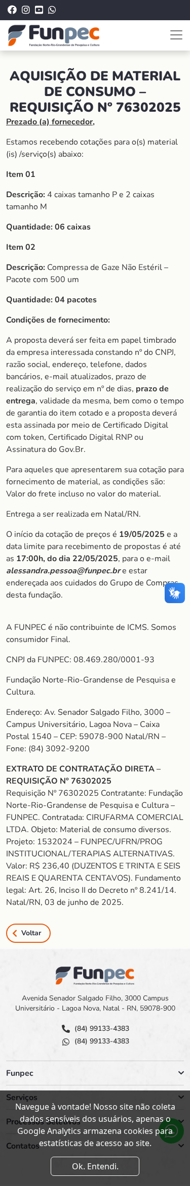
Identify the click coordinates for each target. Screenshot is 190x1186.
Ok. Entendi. (95, 1166)
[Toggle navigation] (176, 34)
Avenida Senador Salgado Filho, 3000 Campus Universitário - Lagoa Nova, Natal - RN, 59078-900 (95, 1003)
